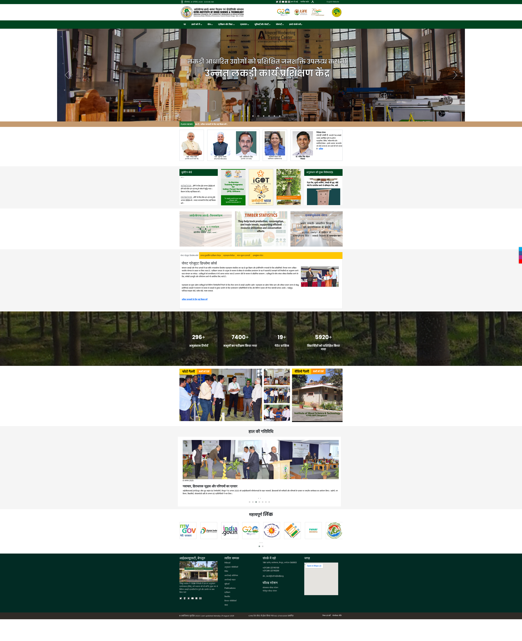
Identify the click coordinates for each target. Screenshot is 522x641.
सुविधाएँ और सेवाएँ (261, 24)
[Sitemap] (182, 2)
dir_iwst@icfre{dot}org (273, 576)
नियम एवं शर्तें (326, 615)
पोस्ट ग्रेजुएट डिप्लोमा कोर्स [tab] (189, 255)
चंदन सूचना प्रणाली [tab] (243, 255)
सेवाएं (226, 605)
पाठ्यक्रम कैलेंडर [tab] (229, 255)
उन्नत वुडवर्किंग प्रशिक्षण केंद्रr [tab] (210, 255)
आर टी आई (294, 2)
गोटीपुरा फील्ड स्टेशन (270, 591)
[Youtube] (283, 2)
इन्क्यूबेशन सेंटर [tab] (258, 255)
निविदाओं (227, 563)
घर (185, 24)
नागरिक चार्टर (304, 2)
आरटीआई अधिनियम (231, 575)
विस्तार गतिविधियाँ (230, 601)
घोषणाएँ (279, 24)
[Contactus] (289, 2)
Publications (230, 588)
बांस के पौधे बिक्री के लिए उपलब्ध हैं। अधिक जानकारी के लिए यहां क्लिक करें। (333, 124)
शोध (209, 24)
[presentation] (258, 498)
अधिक (321, 149)
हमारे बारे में (196, 24)
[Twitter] (277, 2)
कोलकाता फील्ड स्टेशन (270, 587)
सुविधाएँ (226, 584)
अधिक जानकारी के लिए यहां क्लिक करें (194, 299)
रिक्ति (226, 571)
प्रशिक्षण (227, 592)
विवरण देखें (233, 198)
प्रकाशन (244, 24)
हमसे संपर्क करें (295, 24)
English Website (333, 2)
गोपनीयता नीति (336, 615)
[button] (249, 502)
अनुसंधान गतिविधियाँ (231, 567)
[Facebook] (280, 2)
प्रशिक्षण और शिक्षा (225, 24)
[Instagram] (286, 2)
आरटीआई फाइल (229, 580)
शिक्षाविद (227, 596)
